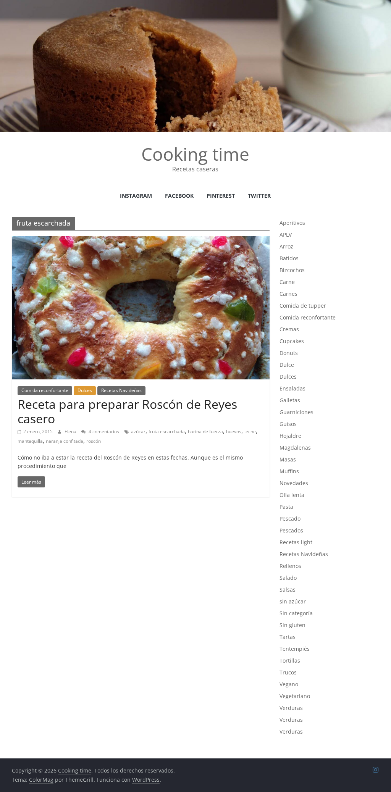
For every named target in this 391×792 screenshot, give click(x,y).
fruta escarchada (167, 431)
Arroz (286, 246)
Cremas (289, 329)
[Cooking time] (195, 4)
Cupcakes (292, 341)
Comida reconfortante (44, 390)
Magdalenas (295, 447)
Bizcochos (292, 270)
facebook (179, 195)
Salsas (288, 589)
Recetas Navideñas (121, 390)
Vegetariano (295, 696)
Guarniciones (296, 412)
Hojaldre (290, 435)
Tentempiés (295, 648)
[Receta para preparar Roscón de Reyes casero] (141, 241)
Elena (71, 431)
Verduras (291, 707)
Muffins (289, 471)
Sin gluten (292, 625)
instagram (136, 195)
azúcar (138, 431)
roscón (93, 441)
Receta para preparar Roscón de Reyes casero (127, 411)
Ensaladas (292, 388)
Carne (287, 282)
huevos (233, 431)
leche (250, 431)
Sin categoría (296, 613)
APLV (286, 234)
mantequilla (30, 441)
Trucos (288, 672)
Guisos (288, 423)
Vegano (289, 684)
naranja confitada (64, 441)
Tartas (288, 636)
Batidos (289, 258)
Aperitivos (292, 222)
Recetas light (296, 542)
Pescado (290, 518)
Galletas (290, 400)
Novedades (294, 483)
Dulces (85, 390)
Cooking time (195, 154)
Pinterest (221, 195)
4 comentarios (103, 431)
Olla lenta (292, 494)
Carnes (288, 293)
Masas (288, 459)
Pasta (286, 506)
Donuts (289, 352)
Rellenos (290, 565)
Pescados (291, 530)
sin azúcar (293, 601)
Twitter (259, 195)
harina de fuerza (205, 431)
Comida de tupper (303, 305)
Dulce (287, 364)
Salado (288, 577)
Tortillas (290, 660)
